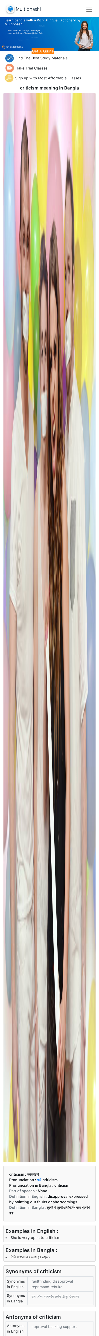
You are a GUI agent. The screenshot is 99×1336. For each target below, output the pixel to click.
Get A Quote (43, 51)
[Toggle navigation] (89, 9)
